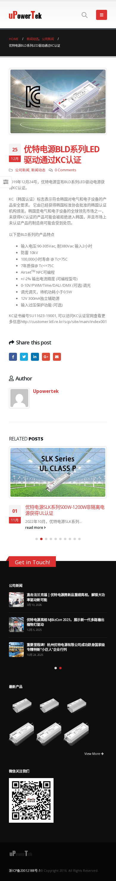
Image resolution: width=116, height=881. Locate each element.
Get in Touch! (32, 562)
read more (34, 527)
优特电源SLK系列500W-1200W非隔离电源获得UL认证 (64, 510)
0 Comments (65, 169)
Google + (46, 357)
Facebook (13, 357)
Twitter (24, 357)
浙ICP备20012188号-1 (24, 871)
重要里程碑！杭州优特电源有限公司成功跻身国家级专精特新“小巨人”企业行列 (66, 647)
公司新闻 (22, 169)
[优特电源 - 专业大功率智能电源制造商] (25, 15)
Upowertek (46, 391)
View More (92, 754)
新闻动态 (38, 169)
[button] (36, 539)
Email (57, 357)
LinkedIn (35, 357)
